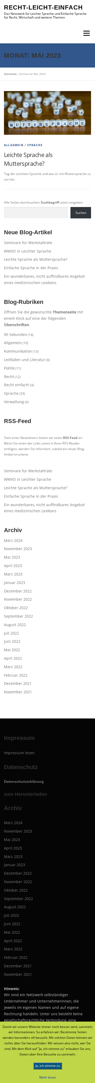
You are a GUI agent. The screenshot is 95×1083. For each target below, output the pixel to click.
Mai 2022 (12, 649)
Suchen (80, 212)
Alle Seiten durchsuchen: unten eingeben (43, 202)
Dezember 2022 (18, 591)
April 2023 (13, 565)
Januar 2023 (14, 582)
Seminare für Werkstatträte (28, 242)
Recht (9, 376)
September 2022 (18, 616)
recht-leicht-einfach (43, 7)
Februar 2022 (15, 675)
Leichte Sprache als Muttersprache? (35, 259)
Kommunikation (18, 351)
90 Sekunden (15, 334)
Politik (9, 368)
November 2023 (18, 548)
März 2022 (13, 666)
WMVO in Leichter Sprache (27, 251)
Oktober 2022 (16, 607)
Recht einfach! (16, 384)
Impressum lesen (19, 752)
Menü (86, 33)
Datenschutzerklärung (24, 781)
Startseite (10, 74)
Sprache (34, 145)
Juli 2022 (11, 633)
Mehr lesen (47, 1077)
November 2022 (18, 599)
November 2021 (18, 691)
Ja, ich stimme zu (47, 1065)
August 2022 (15, 624)
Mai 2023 (12, 557)
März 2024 (13, 540)
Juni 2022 (12, 641)
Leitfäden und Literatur (24, 359)
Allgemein (13, 145)
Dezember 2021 (18, 683)
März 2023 (13, 574)
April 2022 (13, 658)
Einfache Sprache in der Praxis (31, 267)
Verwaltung (14, 401)
